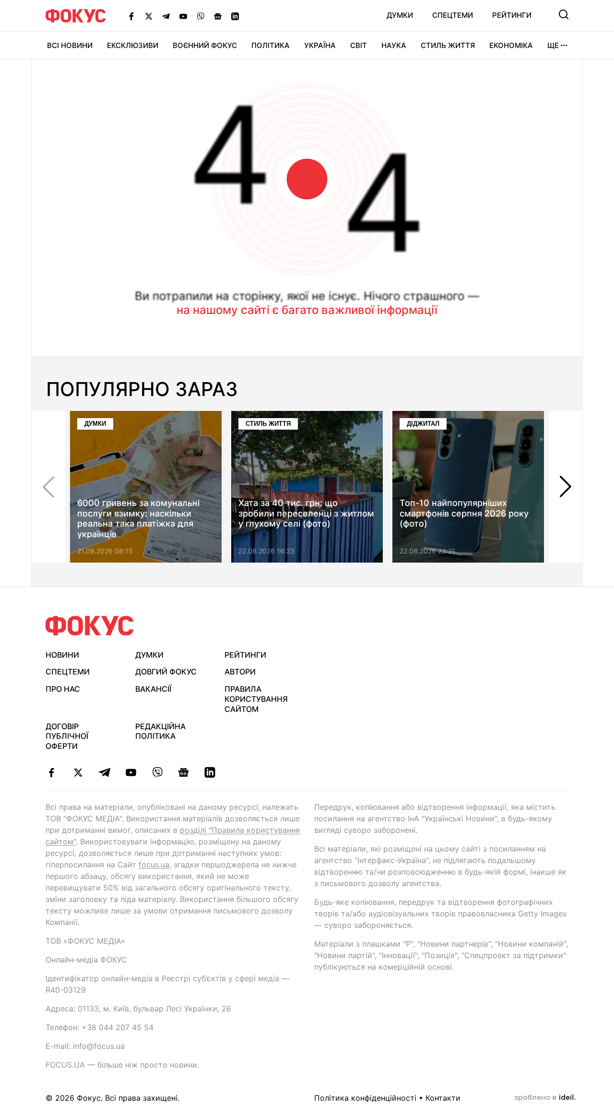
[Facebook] (131, 15)
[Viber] (200, 15)
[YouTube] (183, 15)
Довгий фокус (166, 671)
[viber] (157, 772)
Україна (320, 45)
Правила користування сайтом (256, 699)
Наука (393, 45)
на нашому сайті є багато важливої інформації (307, 310)
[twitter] (78, 772)
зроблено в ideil (545, 1097)
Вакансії (153, 689)
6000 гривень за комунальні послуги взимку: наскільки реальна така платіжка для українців (138, 518)
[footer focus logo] (90, 626)
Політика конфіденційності (365, 1098)
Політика (270, 45)
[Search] (563, 14)
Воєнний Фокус (205, 45)
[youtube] (131, 772)
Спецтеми (452, 15)
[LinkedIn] (235, 15)
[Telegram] (166, 15)
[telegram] (104, 772)
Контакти (442, 1098)
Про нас (63, 689)
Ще (553, 45)
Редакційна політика (160, 731)
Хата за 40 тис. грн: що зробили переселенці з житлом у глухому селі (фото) (306, 513)
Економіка (511, 45)
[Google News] (217, 15)
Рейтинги (511, 15)
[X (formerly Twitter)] (148, 15)
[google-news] (183, 772)
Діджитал (423, 423)
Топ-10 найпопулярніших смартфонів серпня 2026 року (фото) (464, 513)
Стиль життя (448, 45)
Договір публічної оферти (67, 736)
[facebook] (51, 772)
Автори (240, 671)
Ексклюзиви (132, 45)
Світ (358, 45)
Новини (62, 655)
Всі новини (70, 45)
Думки (400, 15)
